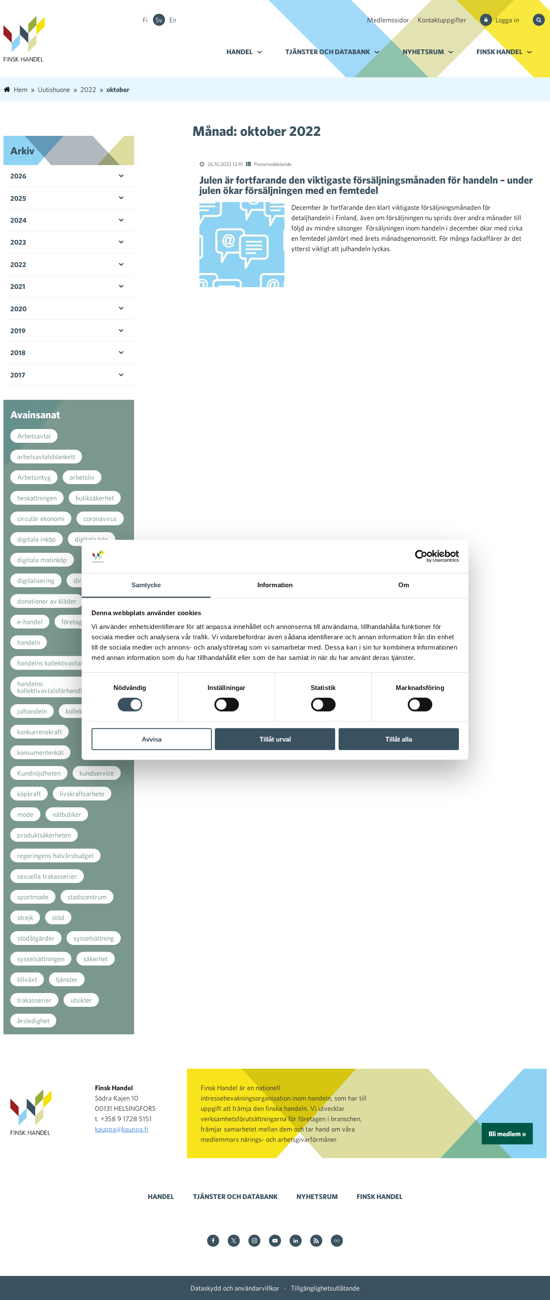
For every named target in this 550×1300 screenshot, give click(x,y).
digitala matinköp (42, 560)
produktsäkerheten (44, 835)
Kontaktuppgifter (442, 20)
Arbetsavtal (34, 436)
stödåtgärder (36, 938)
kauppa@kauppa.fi (121, 1129)
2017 (17, 375)
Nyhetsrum (423, 51)
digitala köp (91, 539)
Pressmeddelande (272, 164)
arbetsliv (82, 477)
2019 (17, 330)
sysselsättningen (40, 959)
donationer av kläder (46, 601)
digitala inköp (36, 539)
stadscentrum (87, 897)
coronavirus (100, 518)
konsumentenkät (40, 752)
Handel (239, 51)
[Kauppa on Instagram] (254, 1241)
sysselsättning (93, 938)
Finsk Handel (499, 51)
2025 (18, 198)
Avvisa (152, 738)
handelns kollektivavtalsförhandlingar (57, 687)
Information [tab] (275, 585)
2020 (18, 309)
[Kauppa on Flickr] (337, 1241)
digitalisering (36, 580)
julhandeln (32, 711)
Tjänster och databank (327, 51)
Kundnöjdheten (39, 773)
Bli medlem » (507, 1134)
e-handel (30, 621)
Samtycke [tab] (146, 585)
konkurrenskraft (39, 732)
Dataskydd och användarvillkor (234, 1288)
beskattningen (37, 498)
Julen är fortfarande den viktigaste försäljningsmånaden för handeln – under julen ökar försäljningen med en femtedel (366, 185)
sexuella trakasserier (47, 876)
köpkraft (29, 793)
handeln (28, 642)
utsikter (81, 1000)
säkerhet (95, 959)
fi (145, 20)
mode (25, 814)
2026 (18, 176)
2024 (18, 220)
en (172, 20)
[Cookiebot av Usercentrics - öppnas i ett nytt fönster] (421, 556)
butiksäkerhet (95, 498)
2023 (18, 242)
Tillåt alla (398, 738)
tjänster (67, 979)
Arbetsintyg (34, 477)
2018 (17, 352)
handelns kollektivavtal (49, 663)
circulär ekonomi (40, 518)
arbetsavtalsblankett (46, 456)
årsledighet (33, 1020)
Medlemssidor (388, 20)
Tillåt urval (275, 738)
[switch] (226, 704)
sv (159, 20)
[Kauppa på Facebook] (213, 1241)
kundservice (96, 773)
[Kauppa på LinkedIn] (296, 1241)
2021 (17, 286)
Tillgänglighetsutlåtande (325, 1288)
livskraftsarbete (82, 793)
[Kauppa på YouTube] (275, 1241)
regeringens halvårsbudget (55, 855)
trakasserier (34, 1000)
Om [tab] (403, 585)
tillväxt (27, 979)
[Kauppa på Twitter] (234, 1241)
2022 (18, 264)
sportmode (33, 897)
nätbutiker (66, 814)
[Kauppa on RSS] (316, 1241)
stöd (58, 917)
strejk (25, 917)
